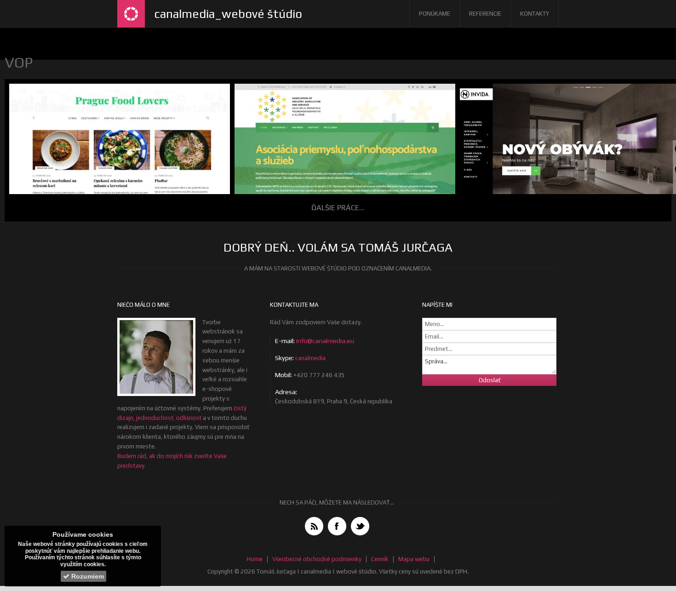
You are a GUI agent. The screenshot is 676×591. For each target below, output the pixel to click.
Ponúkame (434, 13)
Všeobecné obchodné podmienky (316, 559)
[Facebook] (337, 526)
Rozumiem (86, 576)
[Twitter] (360, 526)
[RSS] (314, 526)
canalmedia (310, 358)
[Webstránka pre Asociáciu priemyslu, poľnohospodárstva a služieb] (342, 158)
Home (254, 559)
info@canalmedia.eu (325, 340)
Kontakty (534, 13)
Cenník (380, 559)
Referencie (485, 13)
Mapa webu (414, 559)
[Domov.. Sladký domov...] (131, 14)
